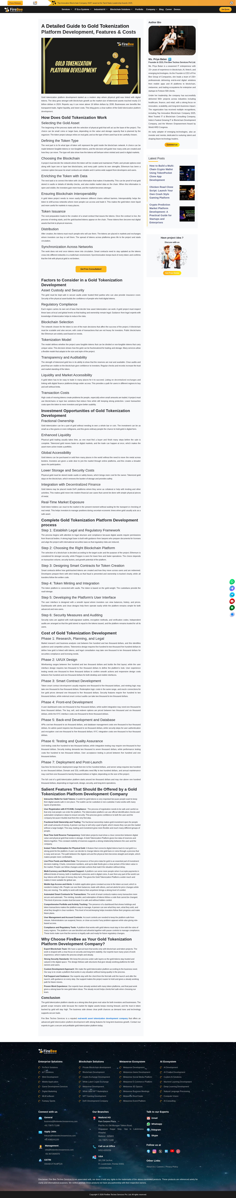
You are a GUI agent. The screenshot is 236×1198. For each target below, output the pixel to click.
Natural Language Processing (177, 1091)
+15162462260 (105, 1168)
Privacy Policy (172, 1167)
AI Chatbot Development (174, 1072)
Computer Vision (171, 1096)
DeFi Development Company (95, 1101)
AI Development (171, 1067)
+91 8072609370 (52, 1154)
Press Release (15, 3)
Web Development (50, 1077)
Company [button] (151, 9)
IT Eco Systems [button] (82, 9)
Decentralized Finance (84, 484)
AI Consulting (170, 1101)
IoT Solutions (48, 1072)
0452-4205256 (104, 1150)
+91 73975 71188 (51, 1125)
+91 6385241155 (51, 1140)
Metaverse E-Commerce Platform (137, 1082)
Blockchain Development (93, 1072)
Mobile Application (50, 1082)
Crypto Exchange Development (96, 1077)
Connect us (172, 145)
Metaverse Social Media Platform (137, 1077)
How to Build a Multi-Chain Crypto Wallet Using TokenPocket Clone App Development (161, 172)
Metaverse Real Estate (133, 1096)
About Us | (151, 1167)
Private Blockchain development (97, 1067)
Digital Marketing (49, 1091)
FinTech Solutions (50, 1067)
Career (169, 9)
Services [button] (66, 9)
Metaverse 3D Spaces (132, 1087)
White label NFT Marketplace (95, 1091)
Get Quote (225, 9)
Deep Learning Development (176, 1087)
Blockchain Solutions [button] (120, 9)
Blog (161, 9)
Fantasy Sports (48, 1101)
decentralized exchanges (125, 380)
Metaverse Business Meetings (136, 1091)
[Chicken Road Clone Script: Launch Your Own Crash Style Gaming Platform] (187, 193)
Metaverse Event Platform (134, 1101)
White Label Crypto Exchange (96, 1082)
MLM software (48, 1096)
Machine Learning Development (178, 1082)
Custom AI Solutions (172, 1077)
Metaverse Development (93, 1087)
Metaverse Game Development (136, 1072)
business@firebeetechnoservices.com (60, 1121)
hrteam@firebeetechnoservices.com (60, 1136)
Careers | (161, 1167)
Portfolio (139, 9)
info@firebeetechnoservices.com (59, 1150)
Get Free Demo (172, 273)
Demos (177, 9)
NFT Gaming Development (94, 1096)
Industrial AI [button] (100, 9)
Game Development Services (55, 1087)
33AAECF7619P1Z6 (53, 1164)
